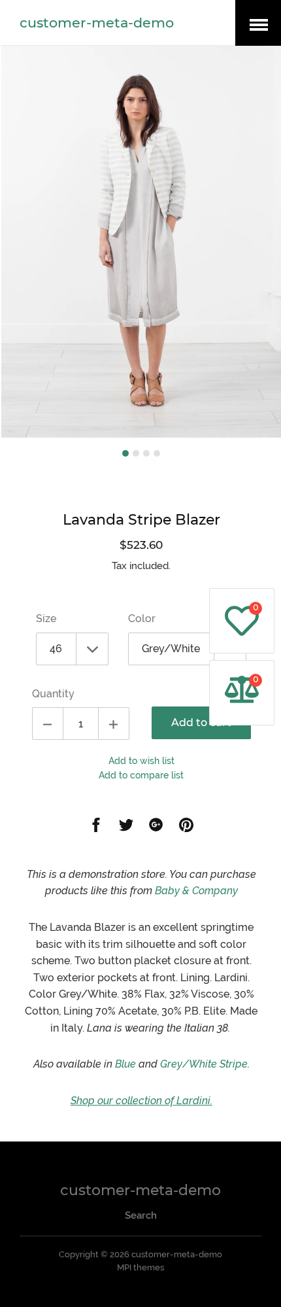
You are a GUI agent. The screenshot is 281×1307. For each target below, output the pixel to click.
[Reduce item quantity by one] (47, 723)
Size (46, 618)
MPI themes (140, 1267)
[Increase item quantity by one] (113, 723)
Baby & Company (196, 890)
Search (141, 1215)
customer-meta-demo (97, 22)
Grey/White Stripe (202, 1064)
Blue (125, 1064)
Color (142, 618)
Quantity (53, 694)
